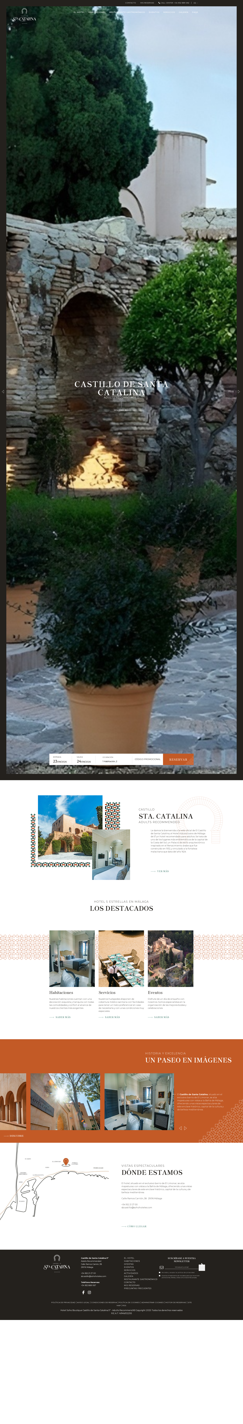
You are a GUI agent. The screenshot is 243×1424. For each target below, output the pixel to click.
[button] (3, 713)
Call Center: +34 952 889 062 (174, 3)
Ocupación (108, 1401)
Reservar (178, 1403)
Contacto (131, 3)
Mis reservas (147, 3)
